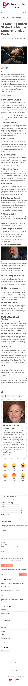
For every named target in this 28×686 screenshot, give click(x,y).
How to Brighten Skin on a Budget (8, 586)
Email (16, 546)
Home (5, 667)
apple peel (3, 115)
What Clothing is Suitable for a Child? (16, 499)
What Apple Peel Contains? (10, 496)
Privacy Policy (20, 667)
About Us (9, 667)
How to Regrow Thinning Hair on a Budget (10, 590)
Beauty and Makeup (5, 609)
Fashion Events (4, 624)
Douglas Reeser (9, 428)
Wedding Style (4, 642)
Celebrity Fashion (5, 613)
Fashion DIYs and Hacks (6, 620)
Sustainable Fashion (5, 638)
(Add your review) (5, 514)
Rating (3, 542)
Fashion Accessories (5, 616)
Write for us (14, 670)
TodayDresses (10, 91)
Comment (4, 530)
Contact (14, 667)
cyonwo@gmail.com (10, 455)
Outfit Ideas (3, 627)
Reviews (3, 631)
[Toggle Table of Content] (13, 96)
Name (3, 546)
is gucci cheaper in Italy (10, 135)
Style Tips (9, 487)
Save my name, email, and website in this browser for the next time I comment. (12, 559)
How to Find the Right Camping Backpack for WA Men (13, 583)
